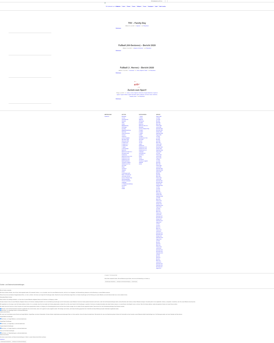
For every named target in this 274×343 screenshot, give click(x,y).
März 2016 (158, 245)
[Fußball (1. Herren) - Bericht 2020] (137, 62)
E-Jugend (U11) (125, 144)
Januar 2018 (158, 214)
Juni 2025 (158, 138)
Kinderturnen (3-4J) (126, 157)
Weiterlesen (118, 28)
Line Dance (147, 94)
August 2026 (158, 116)
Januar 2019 (158, 202)
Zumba (135, 96)
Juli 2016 (158, 240)
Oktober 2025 (159, 131)
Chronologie (124, 127)
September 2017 (159, 220)
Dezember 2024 (159, 147)
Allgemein (138, 25)
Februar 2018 (159, 213)
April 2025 (158, 141)
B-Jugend (146, 92)
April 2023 (158, 162)
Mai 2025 (158, 139)
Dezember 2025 (159, 128)
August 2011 (158, 268)
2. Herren (132, 92)
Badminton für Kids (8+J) (127, 151)
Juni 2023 (158, 161)
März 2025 (158, 142)
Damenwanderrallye (126, 179)
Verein (123, 122)
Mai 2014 (158, 259)
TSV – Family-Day (137, 22)
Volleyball (131, 96)
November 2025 (159, 130)
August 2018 (158, 207)
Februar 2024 (159, 154)
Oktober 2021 (159, 184)
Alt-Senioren (140, 48)
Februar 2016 (159, 246)
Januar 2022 (158, 179)
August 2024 (158, 151)
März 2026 (158, 124)
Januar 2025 (158, 145)
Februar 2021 (159, 193)
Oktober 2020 (159, 194)
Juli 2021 (158, 187)
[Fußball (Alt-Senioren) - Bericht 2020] (137, 40)
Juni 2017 (158, 225)
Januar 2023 (158, 167)
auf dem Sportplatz (126, 138)
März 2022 (158, 176)
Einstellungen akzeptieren (110, 281)
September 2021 (159, 185)
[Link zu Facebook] (164, 1)
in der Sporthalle (125, 148)
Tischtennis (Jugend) (126, 162)
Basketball (124, 116)
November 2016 (159, 234)
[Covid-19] (137, 84)
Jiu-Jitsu (123, 118)
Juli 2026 (158, 118)
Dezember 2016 (159, 233)
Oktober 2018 (159, 203)
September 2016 (159, 237)
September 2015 (159, 253)
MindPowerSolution (126, 161)
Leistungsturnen (125, 119)
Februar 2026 (159, 125)
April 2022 (158, 174)
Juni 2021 (158, 188)
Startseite (124, 121)
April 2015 (158, 257)
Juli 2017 (158, 223)
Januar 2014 (158, 262)
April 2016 (158, 243)
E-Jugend (141, 131)
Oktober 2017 (159, 219)
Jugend (137, 94)
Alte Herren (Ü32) (125, 139)
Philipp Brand (146, 25)
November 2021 (159, 182)
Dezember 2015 (159, 249)
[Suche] (168, 6)
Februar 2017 (159, 230)
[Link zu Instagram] (166, 1)
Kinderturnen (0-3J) (143, 147)
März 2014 (158, 260)
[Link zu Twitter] (168, 1)
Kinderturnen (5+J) (143, 150)
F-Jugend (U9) (125, 145)
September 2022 (159, 170)
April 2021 (158, 190)
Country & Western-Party (127, 177)
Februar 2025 (159, 144)
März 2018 (158, 211)
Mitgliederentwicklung (126, 130)
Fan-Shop (124, 128)
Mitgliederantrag (125, 125)
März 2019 (158, 199)
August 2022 (158, 171)
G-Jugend (129, 94)
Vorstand (123, 134)
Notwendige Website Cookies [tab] (6, 297)
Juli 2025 (158, 136)
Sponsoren (124, 131)
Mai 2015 (158, 256)
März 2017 (158, 228)
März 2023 (158, 164)
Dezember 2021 (159, 180)
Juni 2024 (158, 153)
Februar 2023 (159, 165)
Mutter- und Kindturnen (126, 174)
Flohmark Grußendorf (126, 180)
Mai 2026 (158, 121)
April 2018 (158, 210)
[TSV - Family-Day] (137, 17)
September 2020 (159, 196)
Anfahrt (123, 124)
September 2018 (159, 205)
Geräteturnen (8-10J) (126, 164)
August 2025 (158, 134)
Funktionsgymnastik (126, 173)
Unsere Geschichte (126, 133)
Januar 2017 (158, 231)
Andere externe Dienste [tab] (5, 312)
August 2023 (158, 157)
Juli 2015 (158, 254)
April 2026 (158, 122)
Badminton (150, 92)
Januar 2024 (158, 156)
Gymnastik (134, 94)
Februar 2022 (159, 177)
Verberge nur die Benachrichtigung (123, 281)
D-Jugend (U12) (125, 142)
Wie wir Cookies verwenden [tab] (5, 290)
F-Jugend (122, 94)
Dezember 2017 (159, 216)
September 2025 (159, 133)
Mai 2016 (158, 242)
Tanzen (150, 94)
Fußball (145, 70)
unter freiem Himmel (126, 176)
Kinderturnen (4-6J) (126, 159)
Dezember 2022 (159, 168)
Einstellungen (134, 281)
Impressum (107, 116)
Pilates (123, 167)
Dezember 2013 (159, 263)
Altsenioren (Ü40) (125, 141)
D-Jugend (155, 92)
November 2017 (159, 217)
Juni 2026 (158, 119)
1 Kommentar (131, 70)
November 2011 (159, 266)
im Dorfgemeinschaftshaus (127, 184)
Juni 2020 (158, 197)
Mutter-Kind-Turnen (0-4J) (127, 156)
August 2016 (158, 239)
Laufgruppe (142, 94)
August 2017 (158, 222)
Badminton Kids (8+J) (143, 125)
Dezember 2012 (159, 265)
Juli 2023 (158, 159)
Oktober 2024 (159, 148)
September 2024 (159, 150)
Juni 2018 (158, 208)
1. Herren (138, 70)
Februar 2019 (159, 200)
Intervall (140, 141)
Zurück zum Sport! (137, 89)
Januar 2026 (158, 127)
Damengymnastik (125, 153)
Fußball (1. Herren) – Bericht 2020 (137, 67)
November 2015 (159, 251)
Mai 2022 (158, 173)
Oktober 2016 (159, 236)
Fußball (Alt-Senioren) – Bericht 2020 (137, 45)
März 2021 (158, 191)
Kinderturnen (124, 154)
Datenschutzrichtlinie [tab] (4, 334)
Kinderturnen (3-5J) (143, 148)
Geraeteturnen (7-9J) (143, 138)
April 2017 (158, 226)
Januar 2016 (158, 248)
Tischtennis (155, 94)
